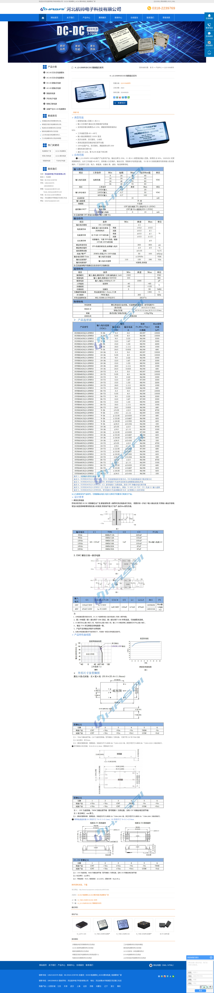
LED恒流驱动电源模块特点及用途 (134, 958)
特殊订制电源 (51, 104)
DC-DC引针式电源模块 (55, 73)
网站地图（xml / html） (164, 965)
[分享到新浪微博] (120, 97)
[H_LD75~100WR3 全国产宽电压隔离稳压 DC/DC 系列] (81, 925)
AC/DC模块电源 (94, 895)
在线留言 (134, 17)
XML (173, 1)
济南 (91, 986)
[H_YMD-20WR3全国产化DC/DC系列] (102, 925)
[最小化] (211, 957)
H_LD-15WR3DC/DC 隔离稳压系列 (89, 903)
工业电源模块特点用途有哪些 (51, 138)
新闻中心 (118, 17)
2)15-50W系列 (169, 67)
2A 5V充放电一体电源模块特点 (133, 951)
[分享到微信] (129, 97)
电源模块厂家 (46, 151)
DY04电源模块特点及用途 (132, 955)
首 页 (151, 67)
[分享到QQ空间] (117, 97)
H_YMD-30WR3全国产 (144, 934)
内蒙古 (98, 986)
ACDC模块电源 (60, 156)
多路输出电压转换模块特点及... (52, 121)
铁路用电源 (50, 93)
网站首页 (54, 17)
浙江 (112, 986)
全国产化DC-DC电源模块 (56, 109)
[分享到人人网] (126, 97)
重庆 (119, 986)
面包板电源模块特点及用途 (132, 948)
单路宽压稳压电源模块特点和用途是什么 (85, 955)
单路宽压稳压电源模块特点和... (52, 124)
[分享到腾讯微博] (123, 97)
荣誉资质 (166, 17)
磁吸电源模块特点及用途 (50, 131)
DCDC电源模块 (60, 151)
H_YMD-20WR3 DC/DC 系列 (87, 900)
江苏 (59, 986)
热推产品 (42, 986)
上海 (78, 986)
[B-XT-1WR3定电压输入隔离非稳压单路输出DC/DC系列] (165, 925)
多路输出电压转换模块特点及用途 (83, 945)
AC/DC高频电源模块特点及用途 (82, 948)
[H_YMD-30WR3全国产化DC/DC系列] (144, 925)
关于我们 (70, 17)
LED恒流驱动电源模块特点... (51, 135)
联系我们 (150, 17)
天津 (65, 986)
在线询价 (120, 103)
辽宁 (106, 986)
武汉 (72, 986)
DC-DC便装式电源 (53, 83)
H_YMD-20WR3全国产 (102, 934)
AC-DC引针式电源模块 (55, 78)
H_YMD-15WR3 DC (123, 934)
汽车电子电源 (51, 99)
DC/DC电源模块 (83, 895)
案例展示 (102, 17)
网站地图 (164, 1)
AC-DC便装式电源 (53, 88)
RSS (169, 1)
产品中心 (86, 17)
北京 (85, 986)
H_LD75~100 (81, 934)
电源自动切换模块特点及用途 (51, 128)
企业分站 (157, 1)
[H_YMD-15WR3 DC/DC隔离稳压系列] (123, 925)
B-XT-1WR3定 (164, 934)
